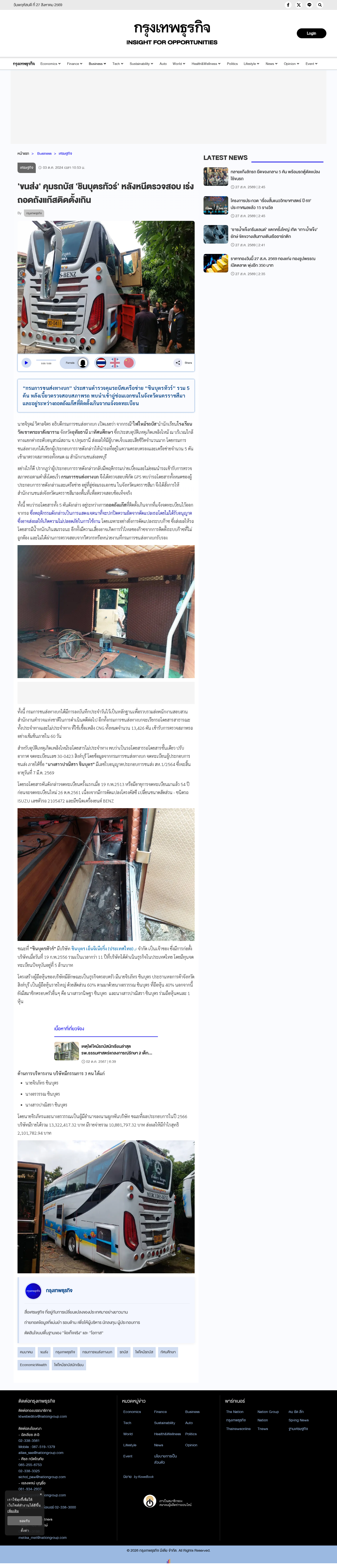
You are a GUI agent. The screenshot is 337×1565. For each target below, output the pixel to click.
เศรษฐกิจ (65, 153)
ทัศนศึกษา (168, 1352)
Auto (163, 64)
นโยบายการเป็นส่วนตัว (165, 1459)
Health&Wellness (204, 64)
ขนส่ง (44, 1352)
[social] (288, 4)
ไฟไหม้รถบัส (144, 1352)
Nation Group (268, 1412)
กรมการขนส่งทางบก (97, 1352)
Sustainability (140, 64)
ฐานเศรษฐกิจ (298, 1429)
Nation (263, 1420)
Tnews (263, 1429)
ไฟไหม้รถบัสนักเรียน (69, 1365)
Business (96, 64)
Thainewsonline (238, 1429)
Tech (116, 64)
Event (310, 64)
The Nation (234, 1412)
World (177, 64)
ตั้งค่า (25, 1530)
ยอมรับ (24, 1520)
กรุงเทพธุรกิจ (65, 1352)
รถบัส (124, 1352)
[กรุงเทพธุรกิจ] (24, 64)
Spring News (299, 1420)
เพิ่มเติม (13, 1510)
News (270, 64)
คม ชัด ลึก (296, 1412)
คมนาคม (26, 1352)
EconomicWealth (33, 1365)
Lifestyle (250, 64)
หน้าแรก (23, 153)
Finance (73, 64)
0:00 (43, 363)
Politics (232, 64)
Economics (48, 64)
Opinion (290, 64)
